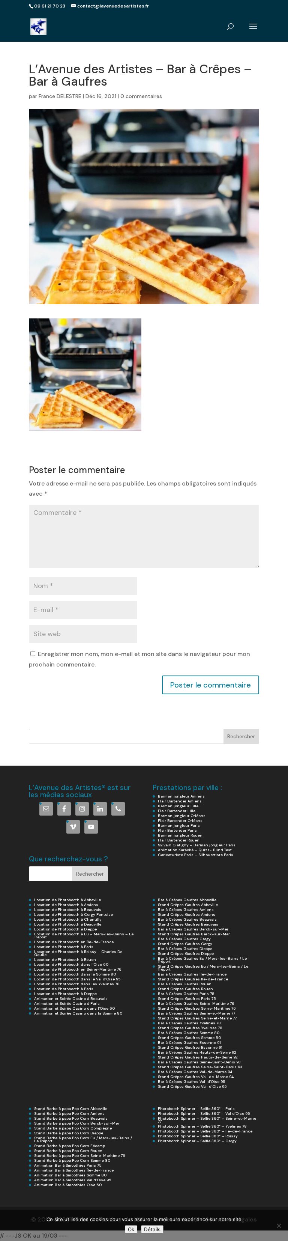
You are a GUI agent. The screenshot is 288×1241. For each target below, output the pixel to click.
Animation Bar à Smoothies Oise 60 (68, 1184)
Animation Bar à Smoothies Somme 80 (70, 1175)
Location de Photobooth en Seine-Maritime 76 (78, 969)
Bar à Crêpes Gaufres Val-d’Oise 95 (191, 1081)
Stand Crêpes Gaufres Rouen (185, 988)
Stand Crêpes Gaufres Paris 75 (187, 998)
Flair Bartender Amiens (180, 801)
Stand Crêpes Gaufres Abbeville (188, 904)
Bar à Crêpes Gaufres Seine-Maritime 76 (196, 1003)
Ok (131, 1229)
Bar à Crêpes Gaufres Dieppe (185, 948)
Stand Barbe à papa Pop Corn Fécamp (69, 1145)
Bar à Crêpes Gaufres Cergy (184, 938)
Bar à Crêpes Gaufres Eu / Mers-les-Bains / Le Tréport (202, 960)
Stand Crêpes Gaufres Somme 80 (189, 1037)
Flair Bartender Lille (176, 810)
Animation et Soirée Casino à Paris (67, 1003)
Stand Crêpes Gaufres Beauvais (188, 924)
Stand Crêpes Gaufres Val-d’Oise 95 (192, 1086)
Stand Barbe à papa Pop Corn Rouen (68, 1150)
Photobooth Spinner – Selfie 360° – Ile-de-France (205, 1131)
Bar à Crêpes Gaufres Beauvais (187, 919)
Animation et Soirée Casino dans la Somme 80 (78, 1013)
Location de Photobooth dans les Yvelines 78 (77, 984)
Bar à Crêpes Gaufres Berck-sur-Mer (193, 929)
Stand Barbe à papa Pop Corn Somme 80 (72, 1160)
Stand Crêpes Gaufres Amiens (186, 914)
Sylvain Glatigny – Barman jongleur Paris (197, 845)
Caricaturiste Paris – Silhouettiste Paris (195, 854)
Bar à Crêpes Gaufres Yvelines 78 (189, 1023)
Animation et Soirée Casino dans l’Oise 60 (74, 1008)
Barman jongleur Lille (178, 806)
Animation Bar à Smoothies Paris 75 (67, 1165)
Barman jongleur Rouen (180, 835)
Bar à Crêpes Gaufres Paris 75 (186, 993)
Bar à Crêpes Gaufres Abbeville (187, 899)
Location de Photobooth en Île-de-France (74, 941)
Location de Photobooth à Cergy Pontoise (73, 914)
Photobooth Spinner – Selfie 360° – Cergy (197, 1140)
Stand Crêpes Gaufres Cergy (185, 943)
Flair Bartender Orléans (180, 820)
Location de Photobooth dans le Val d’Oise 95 (77, 979)
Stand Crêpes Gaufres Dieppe (186, 953)
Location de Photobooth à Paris (63, 946)
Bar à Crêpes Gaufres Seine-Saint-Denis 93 (199, 1062)
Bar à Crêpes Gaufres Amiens (186, 909)
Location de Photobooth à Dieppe (65, 929)
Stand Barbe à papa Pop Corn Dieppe (68, 1133)
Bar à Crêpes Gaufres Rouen (185, 984)
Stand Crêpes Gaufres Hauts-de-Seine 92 (198, 1057)
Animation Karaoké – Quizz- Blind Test (195, 849)
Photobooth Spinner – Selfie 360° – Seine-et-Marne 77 (207, 1120)
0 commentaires (141, 96)
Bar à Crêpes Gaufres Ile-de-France (192, 974)
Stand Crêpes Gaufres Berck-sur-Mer (194, 934)
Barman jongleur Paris (179, 825)
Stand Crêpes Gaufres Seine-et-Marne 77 (197, 1018)
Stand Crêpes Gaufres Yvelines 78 (190, 1027)
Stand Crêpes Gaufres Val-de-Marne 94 (196, 1076)
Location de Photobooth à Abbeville (67, 899)
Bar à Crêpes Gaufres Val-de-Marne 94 (195, 1071)
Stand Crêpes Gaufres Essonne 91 (190, 1047)
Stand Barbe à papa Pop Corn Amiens (69, 1113)
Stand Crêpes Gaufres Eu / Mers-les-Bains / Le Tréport (203, 968)
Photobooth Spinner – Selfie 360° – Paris (196, 1108)
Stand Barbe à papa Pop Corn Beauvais (71, 1118)
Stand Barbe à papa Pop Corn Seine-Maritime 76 (79, 1155)
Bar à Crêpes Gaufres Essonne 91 (189, 1042)
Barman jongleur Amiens (181, 796)
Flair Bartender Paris (177, 830)
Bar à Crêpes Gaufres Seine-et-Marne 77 (196, 1013)
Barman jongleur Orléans (182, 815)
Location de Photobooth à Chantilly (68, 919)
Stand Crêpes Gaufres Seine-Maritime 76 (197, 1008)
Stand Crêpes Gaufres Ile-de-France (193, 979)
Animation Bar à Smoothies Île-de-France (74, 1170)
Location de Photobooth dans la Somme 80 (75, 974)
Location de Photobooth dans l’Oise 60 (71, 964)
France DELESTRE (60, 96)
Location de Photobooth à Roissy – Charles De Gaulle (78, 953)
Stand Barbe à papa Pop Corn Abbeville (70, 1108)
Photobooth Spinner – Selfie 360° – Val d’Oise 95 (204, 1113)
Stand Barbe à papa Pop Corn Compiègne (73, 1128)
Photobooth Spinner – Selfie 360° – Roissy (198, 1136)
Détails (152, 1229)
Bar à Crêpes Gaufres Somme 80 (188, 1032)
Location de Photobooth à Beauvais (67, 909)
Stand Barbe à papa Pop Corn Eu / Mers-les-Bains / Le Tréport (83, 1139)
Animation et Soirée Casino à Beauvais (71, 998)
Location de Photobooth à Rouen (65, 959)
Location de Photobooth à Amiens (66, 904)
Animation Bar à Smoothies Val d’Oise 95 (72, 1180)
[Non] (278, 1225)
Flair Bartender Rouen (179, 840)
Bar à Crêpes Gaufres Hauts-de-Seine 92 (197, 1052)
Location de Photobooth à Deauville (67, 924)
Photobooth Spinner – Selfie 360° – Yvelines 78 (202, 1126)
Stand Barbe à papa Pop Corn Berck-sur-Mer (76, 1123)
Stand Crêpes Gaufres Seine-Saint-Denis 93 (200, 1067)
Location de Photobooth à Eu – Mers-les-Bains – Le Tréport (84, 935)
